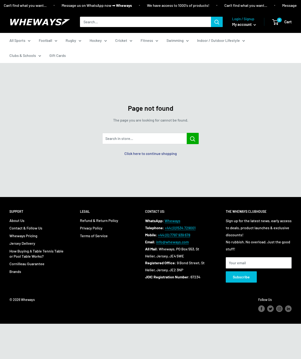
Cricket (121, 40)
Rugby (71, 40)
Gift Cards (57, 55)
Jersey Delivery (22, 243)
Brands (15, 271)
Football (45, 40)
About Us (16, 220)
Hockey (96, 40)
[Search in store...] (193, 138)
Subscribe (241, 277)
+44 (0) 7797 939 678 (174, 235)
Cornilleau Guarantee (26, 263)
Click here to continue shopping (150, 153)
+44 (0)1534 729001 (180, 227)
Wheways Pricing (23, 235)
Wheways (172, 220)
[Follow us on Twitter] (270, 308)
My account (242, 24)
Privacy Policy (91, 228)
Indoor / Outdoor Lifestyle (218, 40)
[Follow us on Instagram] (279, 308)
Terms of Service (94, 235)
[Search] (217, 22)
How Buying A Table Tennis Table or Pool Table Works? (36, 253)
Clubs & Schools (22, 55)
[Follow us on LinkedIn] (288, 308)
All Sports (17, 40)
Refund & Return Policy (99, 220)
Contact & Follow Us (25, 228)
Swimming (175, 40)
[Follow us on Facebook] (261, 308)
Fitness (147, 40)
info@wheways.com (172, 242)
